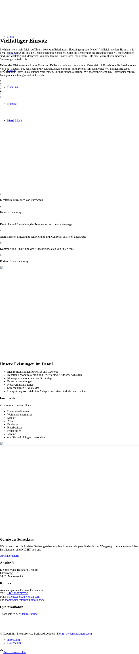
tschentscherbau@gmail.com (23, 596)
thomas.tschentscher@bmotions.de (25, 599)
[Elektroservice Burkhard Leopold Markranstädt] (27, 17)
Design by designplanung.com (74, 633)
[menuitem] (73, 639)
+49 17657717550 (17, 593)
